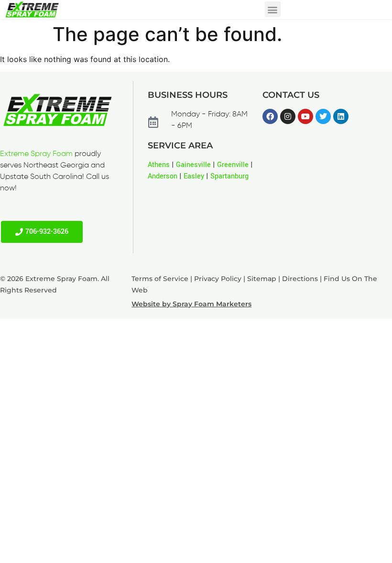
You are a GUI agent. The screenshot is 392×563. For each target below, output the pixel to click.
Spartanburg (229, 176)
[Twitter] (323, 116)
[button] (273, 9)
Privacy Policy (217, 278)
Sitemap (261, 278)
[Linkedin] (340, 116)
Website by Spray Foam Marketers (191, 304)
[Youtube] (305, 116)
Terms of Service (159, 278)
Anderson (162, 176)
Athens (159, 165)
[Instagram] (287, 116)
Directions (300, 278)
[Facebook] (270, 116)
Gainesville (193, 165)
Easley (194, 176)
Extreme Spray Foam (36, 154)
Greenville (233, 165)
